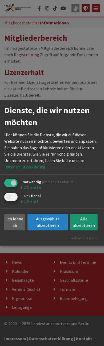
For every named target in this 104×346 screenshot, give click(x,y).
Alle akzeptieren (84, 222)
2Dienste (30, 187)
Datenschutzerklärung (25, 167)
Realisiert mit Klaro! (84, 238)
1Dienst (29, 201)
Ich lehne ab (14, 222)
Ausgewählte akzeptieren (48, 222)
